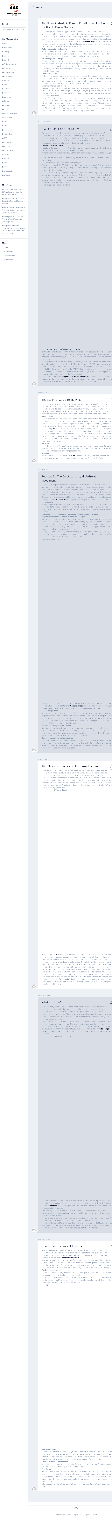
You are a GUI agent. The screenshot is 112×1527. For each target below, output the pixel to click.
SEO (5, 138)
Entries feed (8, 251)
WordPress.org (9, 260)
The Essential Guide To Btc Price (61, 399)
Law (5, 122)
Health (6, 105)
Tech (6, 163)
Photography (8, 130)
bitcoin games (89, 41)
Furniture (7, 89)
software (7, 154)
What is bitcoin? (51, 1002)
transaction (60, 954)
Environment (8, 76)
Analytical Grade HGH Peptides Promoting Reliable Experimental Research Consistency (13, 210)
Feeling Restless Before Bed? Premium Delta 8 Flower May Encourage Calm (13, 219)
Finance (7, 80)
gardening (7, 97)
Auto (6, 43)
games (6, 93)
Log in (6, 247)
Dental (6, 60)
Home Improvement (11, 113)
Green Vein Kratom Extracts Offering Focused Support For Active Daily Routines (12, 192)
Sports (6, 159)
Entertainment (9, 72)
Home (6, 109)
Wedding (7, 175)
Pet (5, 126)
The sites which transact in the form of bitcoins (70, 766)
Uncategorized (9, 171)
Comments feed (10, 256)
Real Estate (8, 134)
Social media (8, 150)
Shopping (7, 142)
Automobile (8, 48)
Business (7, 56)
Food (6, 85)
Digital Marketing (10, 64)
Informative (8, 117)
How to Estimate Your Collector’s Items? (66, 1246)
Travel (6, 167)
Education (7, 68)
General (7, 101)
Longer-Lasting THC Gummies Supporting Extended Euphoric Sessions (13, 201)
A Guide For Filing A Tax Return (61, 128)
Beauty (6, 52)
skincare (7, 146)
